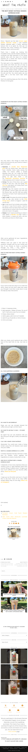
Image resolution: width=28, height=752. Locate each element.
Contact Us (22, 748)
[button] (26, 1)
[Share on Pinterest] (8, 559)
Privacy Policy (13, 748)
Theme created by (14, 750)
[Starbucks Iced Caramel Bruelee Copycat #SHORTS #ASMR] (14, 687)
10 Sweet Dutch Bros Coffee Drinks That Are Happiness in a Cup (20, 564)
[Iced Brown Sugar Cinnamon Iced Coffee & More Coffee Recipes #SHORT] (14, 671)
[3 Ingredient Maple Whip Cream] (14, 532)
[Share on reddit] (11, 559)
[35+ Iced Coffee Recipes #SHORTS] (14, 656)
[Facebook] (10, 1)
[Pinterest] (5, 1)
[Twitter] (1, 1)
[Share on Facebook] (5, 559)
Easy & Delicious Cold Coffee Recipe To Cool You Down (7, 564)
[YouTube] (8, 1)
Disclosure (17, 747)
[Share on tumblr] (9, 559)
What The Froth (14, 5)
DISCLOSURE (12, 731)
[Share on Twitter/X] (6, 559)
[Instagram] (3, 1)
